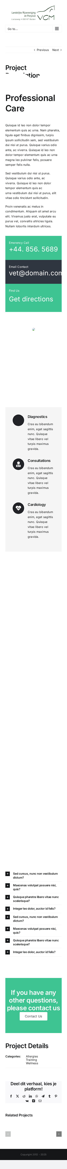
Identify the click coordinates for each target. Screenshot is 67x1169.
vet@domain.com (36, 273)
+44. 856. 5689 (33, 249)
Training (31, 1060)
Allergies (32, 1056)
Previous (43, 50)
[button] (33, 875)
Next (55, 50)
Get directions (31, 299)
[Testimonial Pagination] (32, 400)
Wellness (32, 1063)
